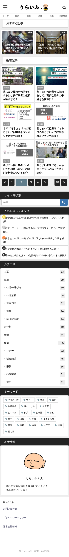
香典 (42, 400)
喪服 (34, 419)
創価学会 (12, 406)
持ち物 (11, 432)
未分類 (34, 326)
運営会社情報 (10, 526)
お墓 (52, 16)
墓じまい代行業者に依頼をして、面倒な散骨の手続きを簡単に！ (50, 95)
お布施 (39, 413)
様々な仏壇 (35, 319)
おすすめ (12, 413)
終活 (17, 16)
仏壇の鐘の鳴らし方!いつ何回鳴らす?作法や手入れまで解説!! (34, 255)
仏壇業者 (35, 295)
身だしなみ (29, 406)
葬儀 (29, 16)
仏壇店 (45, 406)
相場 (60, 425)
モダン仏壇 (49, 419)
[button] (6, 42)
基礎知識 (35, 303)
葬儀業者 (35, 374)
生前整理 (63, 16)
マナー (35, 350)
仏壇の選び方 (35, 287)
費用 (35, 382)
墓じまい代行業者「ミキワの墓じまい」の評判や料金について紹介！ (50, 132)
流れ (22, 419)
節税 (52, 413)
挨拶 (34, 425)
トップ (6, 16)
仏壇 (40, 16)
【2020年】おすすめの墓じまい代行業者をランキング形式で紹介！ (17, 132)
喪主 (10, 419)
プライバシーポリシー (14, 517)
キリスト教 (13, 400)
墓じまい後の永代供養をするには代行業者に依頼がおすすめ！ (16, 95)
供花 (22, 425)
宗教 (35, 311)
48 (57, 182)
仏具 (26, 413)
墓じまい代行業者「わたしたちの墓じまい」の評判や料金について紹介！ (16, 169)
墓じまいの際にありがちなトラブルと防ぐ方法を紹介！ (50, 169)
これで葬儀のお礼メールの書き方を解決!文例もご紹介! (31, 249)
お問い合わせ (10, 508)
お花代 (47, 425)
